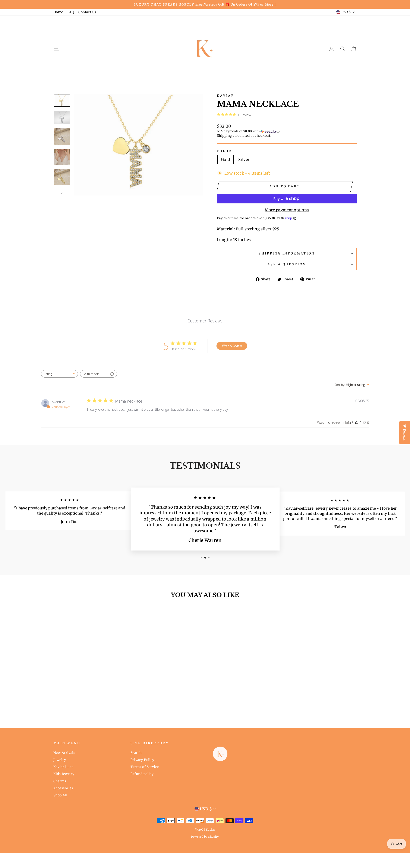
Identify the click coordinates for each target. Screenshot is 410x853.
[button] (287, 131)
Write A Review (232, 346)
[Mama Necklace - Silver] (92, 703)
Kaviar (225, 96)
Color (224, 151)
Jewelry (59, 760)
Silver (244, 159)
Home (58, 12)
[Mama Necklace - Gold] (87, 703)
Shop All (60, 795)
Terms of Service (144, 767)
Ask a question (287, 264)
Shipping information (287, 253)
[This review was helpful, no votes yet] (356, 422)
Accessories (63, 788)
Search (136, 753)
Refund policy (142, 774)
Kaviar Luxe (63, 767)
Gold (225, 159)
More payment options (287, 209)
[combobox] (59, 374)
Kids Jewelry (63, 774)
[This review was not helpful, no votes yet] (364, 422)
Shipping (224, 136)
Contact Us (87, 12)
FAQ (70, 12)
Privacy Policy (142, 760)
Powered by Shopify (205, 836)
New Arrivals (64, 753)
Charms (59, 781)
